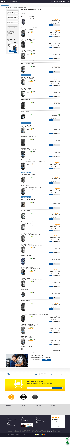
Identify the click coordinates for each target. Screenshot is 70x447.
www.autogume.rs (49, 431)
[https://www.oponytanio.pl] (35, 434)
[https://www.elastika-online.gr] (37, 434)
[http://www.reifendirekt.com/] (45, 434)
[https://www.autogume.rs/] (44, 434)
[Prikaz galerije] (59, 13)
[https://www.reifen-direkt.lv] (43, 434)
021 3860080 (4, 1)
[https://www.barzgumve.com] (38, 434)
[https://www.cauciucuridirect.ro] (36, 434)
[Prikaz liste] (58, 13)
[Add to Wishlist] (59, 23)
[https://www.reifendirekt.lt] (42, 434)
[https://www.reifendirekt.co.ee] (41, 434)
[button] (67, 438)
